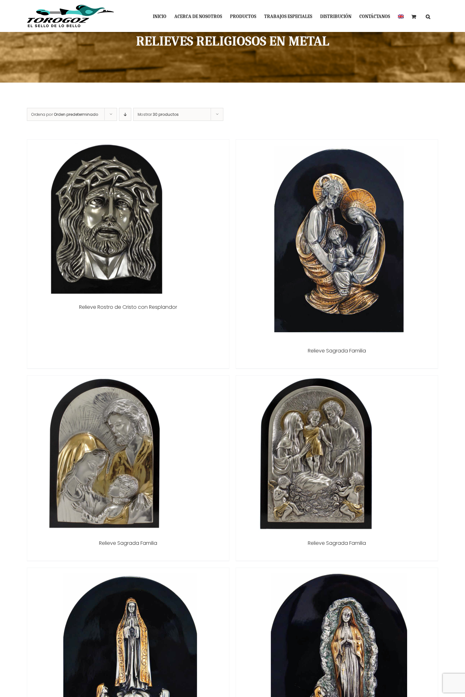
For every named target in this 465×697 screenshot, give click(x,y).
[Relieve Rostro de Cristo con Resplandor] (106, 143)
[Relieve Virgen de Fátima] (128, 572)
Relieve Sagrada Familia (337, 350)
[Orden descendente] (125, 114)
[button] (428, 16)
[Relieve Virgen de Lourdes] (337, 572)
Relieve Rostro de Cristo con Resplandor (128, 307)
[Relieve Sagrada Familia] (337, 143)
